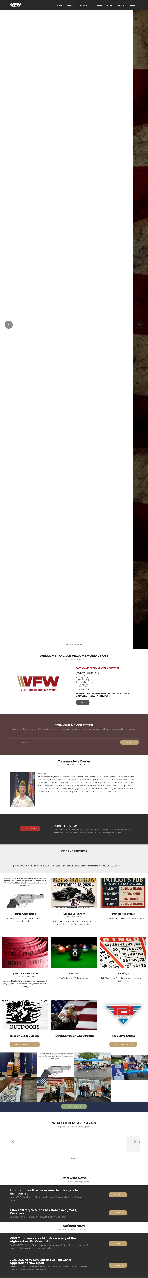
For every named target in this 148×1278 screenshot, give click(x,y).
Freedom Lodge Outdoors (25, 1044)
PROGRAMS (82, 5)
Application (71, 342)
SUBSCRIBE (129, 742)
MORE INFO (118, 1195)
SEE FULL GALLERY (74, 1106)
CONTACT (121, 5)
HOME (59, 5)
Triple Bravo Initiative (123, 1044)
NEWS (109, 5)
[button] (9, 325)
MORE (82, 702)
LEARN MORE (30, 829)
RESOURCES (97, 5)
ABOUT (69, 5)
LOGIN (132, 5)
